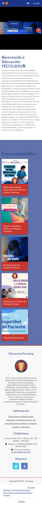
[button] (29, 3)
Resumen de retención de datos (16, 490)
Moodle (21, 501)
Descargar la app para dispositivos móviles (17, 494)
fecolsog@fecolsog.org (21, 452)
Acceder (36, 3)
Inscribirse (14, 23)
